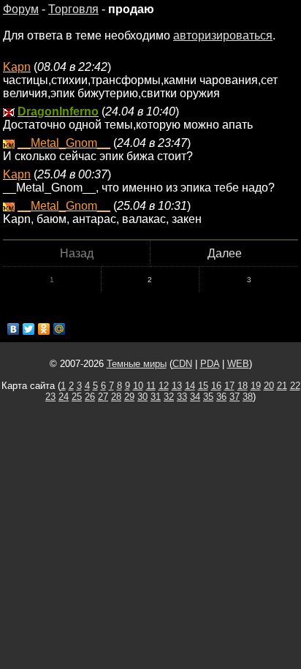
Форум (21, 9)
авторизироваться (223, 35)
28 (116, 396)
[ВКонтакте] (13, 329)
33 (182, 396)
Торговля (73, 9)
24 (63, 396)
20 (269, 385)
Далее (224, 253)
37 (234, 396)
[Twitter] (29, 329)
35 (208, 396)
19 (256, 385)
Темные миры (137, 363)
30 (142, 396)
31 (155, 396)
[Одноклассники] (44, 329)
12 (164, 385)
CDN (182, 363)
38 (248, 396)
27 (103, 396)
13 (177, 385)
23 (50, 396)
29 (129, 396)
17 (229, 385)
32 (169, 396)
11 (151, 385)
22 (295, 385)
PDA (209, 363)
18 (242, 385)
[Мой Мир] (59, 329)
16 (216, 385)
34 (195, 396)
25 (77, 396)
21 (282, 385)
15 (203, 385)
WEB (238, 363)
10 (138, 385)
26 (90, 396)
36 (221, 396)
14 (190, 385)
